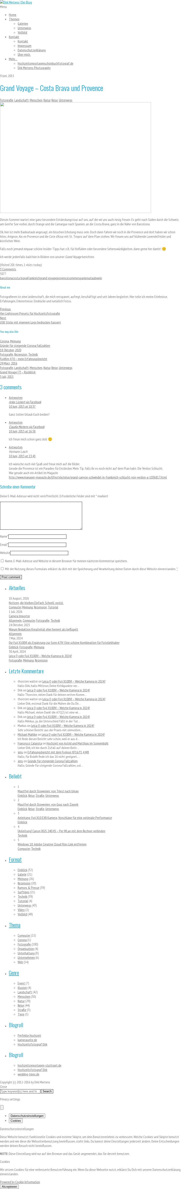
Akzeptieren (9, 1186)
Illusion (22, 987)
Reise (54, 100)
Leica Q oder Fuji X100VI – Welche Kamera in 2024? (40, 656)
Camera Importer (19, 616)
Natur (46, 100)
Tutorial (53, 607)
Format (15, 859)
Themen (14, 19)
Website (5, 552)
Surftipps (23, 892)
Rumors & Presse (28, 887)
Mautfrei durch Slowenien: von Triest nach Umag (48, 791)
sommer (73, 278)
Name (4, 536)
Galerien (23, 23)
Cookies (16, 1120)
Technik (55, 620)
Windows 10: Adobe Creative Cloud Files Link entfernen (52, 844)
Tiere (21, 1014)
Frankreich (33, 278)
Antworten (16, 397)
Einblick (13, 647)
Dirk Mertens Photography (34, 68)
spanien (83, 278)
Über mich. (24, 54)
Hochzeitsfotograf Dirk (32, 1044)
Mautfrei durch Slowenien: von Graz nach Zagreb (48, 804)
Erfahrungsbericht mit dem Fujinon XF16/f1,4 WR (58, 752)
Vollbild (22, 32)
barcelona (6, 278)
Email (4, 544)
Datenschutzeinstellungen (27, 1116)
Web (20, 962)
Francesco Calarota (30, 743)
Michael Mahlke (27, 734)
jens (20, 752)
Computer (15, 607)
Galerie (22, 874)
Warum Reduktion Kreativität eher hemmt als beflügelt (43, 629)
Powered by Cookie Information (20, 1182)
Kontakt (14, 37)
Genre (14, 973)
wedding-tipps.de (28, 1074)
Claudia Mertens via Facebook (26, 427)
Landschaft (21, 100)
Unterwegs (24, 28)
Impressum (24, 45)
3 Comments (8, 269)
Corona (22, 940)
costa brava (20, 278)
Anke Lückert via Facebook (25, 402)
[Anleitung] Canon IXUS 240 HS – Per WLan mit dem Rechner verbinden (61, 831)
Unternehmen (26, 957)
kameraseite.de (27, 1040)
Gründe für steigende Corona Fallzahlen (53, 761)
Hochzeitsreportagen (45, 63)
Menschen (36, 100)
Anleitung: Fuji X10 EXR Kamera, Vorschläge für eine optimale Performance (65, 817)
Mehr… (13, 59)
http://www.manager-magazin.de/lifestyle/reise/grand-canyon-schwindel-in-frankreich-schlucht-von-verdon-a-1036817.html (88, 477)
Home (12, 14)
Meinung (27, 607)
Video (21, 909)
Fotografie (6, 100)
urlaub (92, 278)
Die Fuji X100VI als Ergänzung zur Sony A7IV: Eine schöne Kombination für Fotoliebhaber (64, 642)
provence (62, 278)
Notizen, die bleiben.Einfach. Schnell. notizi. (36, 602)
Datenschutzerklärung (32, 50)
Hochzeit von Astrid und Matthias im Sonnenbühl (77, 743)
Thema (14, 925)
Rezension (40, 607)
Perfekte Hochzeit (29, 1035)
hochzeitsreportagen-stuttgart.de (39, 1065)
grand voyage (48, 278)
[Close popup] (2, 1107)
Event (21, 983)
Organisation (26, 948)
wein (99, 278)
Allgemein (15, 620)
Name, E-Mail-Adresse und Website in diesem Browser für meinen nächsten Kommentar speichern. (66, 561)
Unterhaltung (26, 953)
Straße (40, 795)
